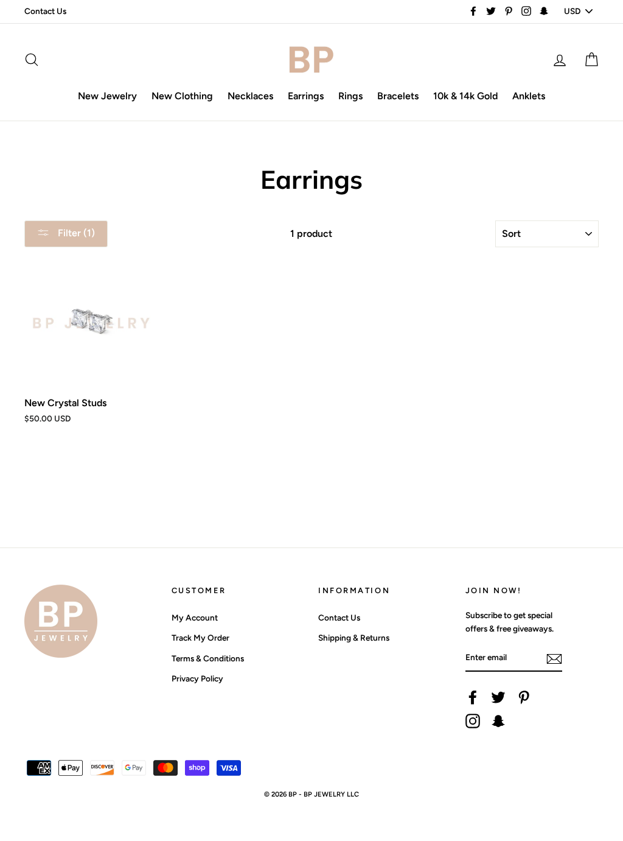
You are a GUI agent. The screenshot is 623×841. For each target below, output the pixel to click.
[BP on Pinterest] (524, 697)
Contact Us (45, 11)
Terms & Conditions (208, 658)
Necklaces (250, 96)
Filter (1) (75, 233)
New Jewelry (107, 96)
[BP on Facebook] (472, 697)
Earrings (306, 96)
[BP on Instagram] (472, 721)
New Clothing (182, 96)
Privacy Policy (197, 678)
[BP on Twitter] (498, 697)
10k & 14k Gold (465, 96)
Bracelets (398, 96)
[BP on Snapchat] (498, 721)
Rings (350, 96)
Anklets (528, 96)
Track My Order (200, 637)
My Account (195, 617)
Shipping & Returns (353, 637)
